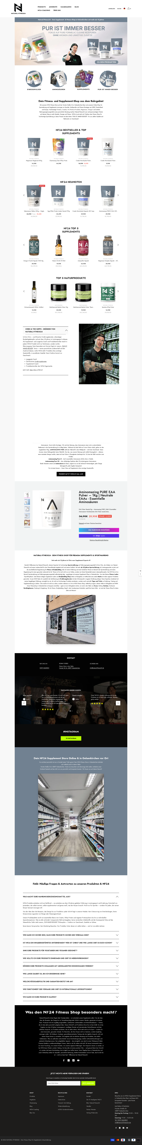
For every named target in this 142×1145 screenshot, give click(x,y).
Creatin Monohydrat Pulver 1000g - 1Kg (83, 161)
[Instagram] (68, 1060)
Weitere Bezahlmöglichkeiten (99, 540)
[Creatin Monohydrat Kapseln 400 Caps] (83, 196)
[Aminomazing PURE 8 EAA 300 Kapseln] (108, 196)
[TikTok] (73, 1060)
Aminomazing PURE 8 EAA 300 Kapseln (108, 211)
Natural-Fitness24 (34, 158)
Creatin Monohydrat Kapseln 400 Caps (83, 211)
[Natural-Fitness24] (34, 80)
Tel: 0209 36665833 (121, 1120)
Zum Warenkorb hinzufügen (99, 530)
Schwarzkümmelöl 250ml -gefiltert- (34, 307)
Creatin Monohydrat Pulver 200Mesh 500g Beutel (108, 161)
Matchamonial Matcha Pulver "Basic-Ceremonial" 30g (83, 307)
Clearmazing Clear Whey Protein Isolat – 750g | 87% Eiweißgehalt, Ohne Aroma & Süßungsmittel (59, 161)
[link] (99, 355)
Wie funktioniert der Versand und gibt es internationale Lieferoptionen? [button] (57, 989)
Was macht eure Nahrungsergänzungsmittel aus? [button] (46, 897)
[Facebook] (64, 1060)
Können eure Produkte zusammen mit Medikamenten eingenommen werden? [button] (58, 966)
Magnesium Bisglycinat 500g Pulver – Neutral (34, 161)
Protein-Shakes (87, 447)
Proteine (59, 110)
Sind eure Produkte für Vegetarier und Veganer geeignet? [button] (50, 950)
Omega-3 (90, 110)
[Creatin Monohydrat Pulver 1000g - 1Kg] (83, 147)
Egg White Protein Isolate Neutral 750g (59, 211)
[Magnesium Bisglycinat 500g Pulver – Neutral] (34, 147)
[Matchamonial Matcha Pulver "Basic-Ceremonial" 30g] (83, 292)
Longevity (29, 359)
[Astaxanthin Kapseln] (83, 245)
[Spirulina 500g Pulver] (108, 292)
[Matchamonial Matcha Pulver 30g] (59, 292)
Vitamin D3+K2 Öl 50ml (58, 261)
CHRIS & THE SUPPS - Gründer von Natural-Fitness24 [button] (40, 330)
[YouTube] (78, 1060)
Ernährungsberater (41, 361)
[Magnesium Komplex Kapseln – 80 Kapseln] (108, 245)
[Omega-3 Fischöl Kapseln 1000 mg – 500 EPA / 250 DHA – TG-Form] (34, 245)
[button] (17, 43)
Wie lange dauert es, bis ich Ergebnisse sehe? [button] (44, 974)
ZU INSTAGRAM (71, 738)
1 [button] (70, 61)
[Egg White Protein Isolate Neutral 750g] (59, 196)
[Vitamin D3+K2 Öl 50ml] (59, 245)
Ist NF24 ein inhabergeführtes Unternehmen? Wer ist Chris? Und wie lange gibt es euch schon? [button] (67, 943)
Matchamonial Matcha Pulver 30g (58, 307)
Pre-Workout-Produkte (74, 110)
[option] (71, 43)
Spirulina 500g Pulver (108, 307)
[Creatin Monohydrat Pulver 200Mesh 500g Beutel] (108, 147)
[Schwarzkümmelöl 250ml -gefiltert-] (34, 292)
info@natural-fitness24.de (123, 1123)
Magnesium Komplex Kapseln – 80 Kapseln (108, 261)
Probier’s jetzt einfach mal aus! (71, 474)
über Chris (33, 370)
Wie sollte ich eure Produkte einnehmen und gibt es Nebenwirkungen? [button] (56, 958)
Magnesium (84, 110)
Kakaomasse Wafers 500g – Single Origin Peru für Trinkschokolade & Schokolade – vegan (34, 211)
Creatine (64, 110)
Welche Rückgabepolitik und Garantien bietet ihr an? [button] (48, 981)
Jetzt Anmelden (88, 1083)
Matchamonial (59, 305)
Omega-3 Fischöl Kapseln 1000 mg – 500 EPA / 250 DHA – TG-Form (34, 261)
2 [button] (71, 61)
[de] (124, 9)
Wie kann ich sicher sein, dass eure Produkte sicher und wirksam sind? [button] (56, 935)
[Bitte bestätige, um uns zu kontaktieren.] (138, 1141)
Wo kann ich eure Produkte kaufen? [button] (39, 997)
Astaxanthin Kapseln (83, 261)
